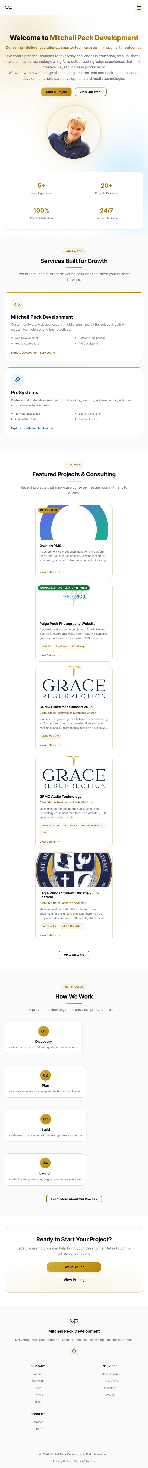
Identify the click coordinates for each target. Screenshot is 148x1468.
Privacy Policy (62, 1461)
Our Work (38, 1381)
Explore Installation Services (30, 428)
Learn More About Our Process (74, 1199)
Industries (110, 1388)
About (38, 1374)
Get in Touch (74, 1267)
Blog (38, 1401)
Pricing (110, 1395)
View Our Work (91, 92)
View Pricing (74, 1280)
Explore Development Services (31, 352)
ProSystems (110, 1381)
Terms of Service (84, 1461)
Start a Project (56, 92)
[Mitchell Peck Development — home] (8, 8)
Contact (38, 1422)
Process (38, 1395)
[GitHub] (74, 1351)
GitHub (38, 1429)
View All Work (74, 955)
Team (37, 1388)
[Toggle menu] (139, 8)
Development (110, 1374)
